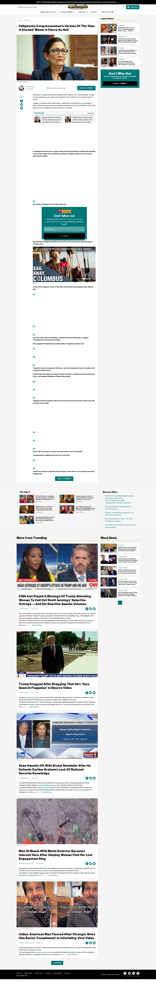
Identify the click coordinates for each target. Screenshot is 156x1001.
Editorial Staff (58, 973)
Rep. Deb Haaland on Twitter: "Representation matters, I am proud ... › (118, 502)
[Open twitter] (129, 973)
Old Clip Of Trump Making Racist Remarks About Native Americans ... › (119, 497)
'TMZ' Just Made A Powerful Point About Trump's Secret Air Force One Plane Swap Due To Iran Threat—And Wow (127, 572)
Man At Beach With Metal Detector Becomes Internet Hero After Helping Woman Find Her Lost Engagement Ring (55, 855)
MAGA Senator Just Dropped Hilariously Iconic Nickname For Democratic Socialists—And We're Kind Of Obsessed (127, 550)
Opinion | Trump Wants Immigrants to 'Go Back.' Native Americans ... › (119, 514)
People (93, 12)
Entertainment (67, 12)
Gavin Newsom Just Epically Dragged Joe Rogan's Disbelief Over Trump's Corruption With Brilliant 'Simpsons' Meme (128, 561)
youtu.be (35, 283)
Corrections (48, 973)
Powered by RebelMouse (132, 976)
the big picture (107, 12)
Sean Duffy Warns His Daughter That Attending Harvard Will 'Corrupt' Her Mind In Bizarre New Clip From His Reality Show (127, 65)
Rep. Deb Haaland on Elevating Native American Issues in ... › (118, 508)
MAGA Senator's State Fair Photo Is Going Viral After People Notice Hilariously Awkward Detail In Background (45, 509)
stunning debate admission (47, 785)
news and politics (48, 12)
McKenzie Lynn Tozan (27, 863)
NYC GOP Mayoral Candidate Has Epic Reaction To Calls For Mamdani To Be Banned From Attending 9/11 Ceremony (45, 498)
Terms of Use (38, 973)
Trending (82, 12)
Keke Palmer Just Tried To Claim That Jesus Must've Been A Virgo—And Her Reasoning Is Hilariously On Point (127, 31)
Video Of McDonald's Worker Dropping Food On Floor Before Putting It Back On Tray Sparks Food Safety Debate (76, 2)
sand (41, 870)
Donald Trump (122, 556)
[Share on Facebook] (21, 100)
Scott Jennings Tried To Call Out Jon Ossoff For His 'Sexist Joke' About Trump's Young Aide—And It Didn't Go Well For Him (127, 584)
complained (90, 620)
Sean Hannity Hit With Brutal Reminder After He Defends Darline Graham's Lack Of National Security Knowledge (55, 769)
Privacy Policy (28, 973)
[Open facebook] (125, 973)
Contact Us (67, 973)
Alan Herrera (24, 608)
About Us (19, 973)
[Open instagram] (137, 973)
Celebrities (121, 25)
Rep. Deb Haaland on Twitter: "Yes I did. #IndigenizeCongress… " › (119, 520)
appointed (44, 787)
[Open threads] (133, 973)
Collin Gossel (31, 87)
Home (20, 20)
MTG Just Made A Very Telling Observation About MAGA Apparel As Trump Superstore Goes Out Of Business (127, 595)
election (81, 103)
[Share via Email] (21, 108)
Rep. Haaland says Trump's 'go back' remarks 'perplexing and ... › (120, 526)
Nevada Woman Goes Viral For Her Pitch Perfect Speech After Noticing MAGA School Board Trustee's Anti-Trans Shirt (45, 520)
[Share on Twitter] (21, 104)
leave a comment (86, 88)
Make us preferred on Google (28, 7)
